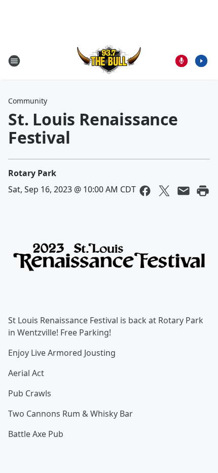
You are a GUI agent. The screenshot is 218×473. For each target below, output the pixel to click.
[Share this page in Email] (183, 191)
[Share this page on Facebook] (145, 191)
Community (27, 101)
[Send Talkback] (181, 61)
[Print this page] (203, 191)
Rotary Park (32, 173)
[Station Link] (109, 60)
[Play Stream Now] (201, 61)
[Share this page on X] (164, 191)
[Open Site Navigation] (14, 61)
